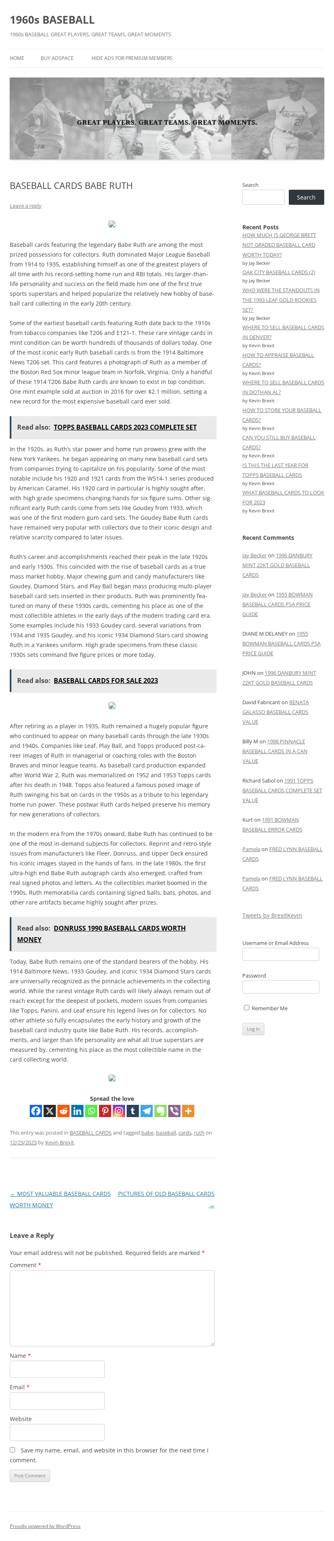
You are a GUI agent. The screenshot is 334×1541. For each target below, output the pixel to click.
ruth (199, 1132)
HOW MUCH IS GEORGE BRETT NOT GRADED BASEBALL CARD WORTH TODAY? (279, 244)
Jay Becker (254, 555)
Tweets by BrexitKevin (272, 915)
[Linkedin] (77, 1111)
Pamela (251, 849)
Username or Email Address (275, 943)
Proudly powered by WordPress (45, 1526)
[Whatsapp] (91, 1111)
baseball (166, 1132)
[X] (50, 1111)
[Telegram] (147, 1111)
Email (20, 1387)
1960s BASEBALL (52, 19)
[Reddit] (63, 1111)
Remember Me (269, 1008)
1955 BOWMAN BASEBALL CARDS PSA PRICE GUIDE (277, 604)
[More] (188, 1111)
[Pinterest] (105, 1111)
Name (20, 1355)
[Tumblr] (133, 1111)
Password (254, 975)
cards (184, 1132)
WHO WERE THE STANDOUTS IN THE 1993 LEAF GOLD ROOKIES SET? (281, 299)
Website (21, 1419)
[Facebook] (36, 1111)
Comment (25, 1265)
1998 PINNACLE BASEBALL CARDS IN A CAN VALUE (275, 751)
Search (250, 184)
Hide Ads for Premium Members (132, 58)
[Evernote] (160, 1111)
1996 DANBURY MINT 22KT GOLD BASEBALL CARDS (277, 565)
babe (147, 1132)
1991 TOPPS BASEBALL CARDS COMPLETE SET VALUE (282, 790)
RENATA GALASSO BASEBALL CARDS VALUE (275, 711)
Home (17, 58)
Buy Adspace (57, 58)
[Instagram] (119, 1111)
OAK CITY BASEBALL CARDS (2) (278, 272)
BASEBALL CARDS (91, 1132)
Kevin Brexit (59, 1142)
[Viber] (174, 1111)
